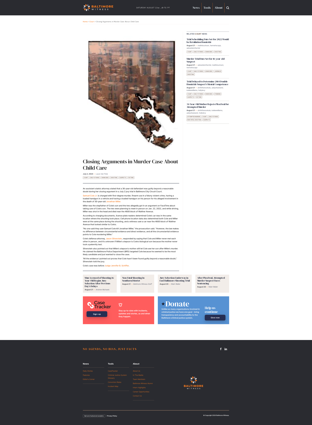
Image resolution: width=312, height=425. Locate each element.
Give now (215, 317)
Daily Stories (94, 177)
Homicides (105, 177)
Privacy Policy (112, 416)
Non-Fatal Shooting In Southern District (133, 279)
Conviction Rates (114, 382)
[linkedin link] (226, 348)
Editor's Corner (89, 379)
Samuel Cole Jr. (90, 195)
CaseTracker (113, 371)
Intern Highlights (139, 387)
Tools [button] (207, 8)
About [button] (218, 8)
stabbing (217, 94)
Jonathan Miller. (114, 201)
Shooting (114, 177)
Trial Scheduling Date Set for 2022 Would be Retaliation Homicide (208, 41)
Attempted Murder (193, 116)
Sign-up (97, 314)
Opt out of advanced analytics (94, 416)
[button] (227, 7)
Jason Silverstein (114, 238)
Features (86, 375)
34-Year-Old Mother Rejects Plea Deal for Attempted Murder (208, 105)
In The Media (138, 375)
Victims (131, 177)
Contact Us (137, 396)
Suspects (122, 177)
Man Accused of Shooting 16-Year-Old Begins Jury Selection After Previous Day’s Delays (99, 282)
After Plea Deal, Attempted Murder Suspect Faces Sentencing (211, 280)
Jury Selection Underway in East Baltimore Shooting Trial (175, 279)
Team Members (139, 379)
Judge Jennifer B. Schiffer (117, 265)
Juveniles (217, 71)
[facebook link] (221, 348)
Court (91, 21)
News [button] (196, 8)
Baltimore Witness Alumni (143, 383)
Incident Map (113, 386)
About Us (136, 371)
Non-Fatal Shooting (194, 119)
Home (85, 21)
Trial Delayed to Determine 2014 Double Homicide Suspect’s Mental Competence (207, 83)
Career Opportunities (141, 392)
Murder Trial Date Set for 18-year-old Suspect (205, 60)
